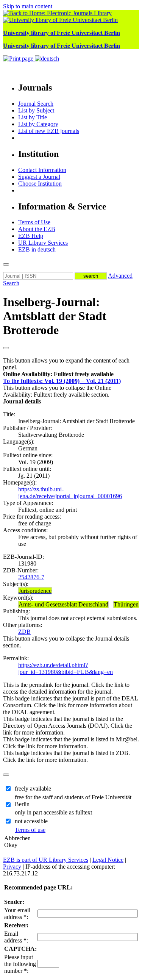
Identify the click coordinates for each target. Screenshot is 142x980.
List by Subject (36, 110)
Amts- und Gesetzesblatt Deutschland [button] (63, 604)
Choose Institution (40, 183)
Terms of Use (34, 222)
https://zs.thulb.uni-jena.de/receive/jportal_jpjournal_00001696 (70, 492)
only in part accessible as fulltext (53, 812)
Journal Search (35, 103)
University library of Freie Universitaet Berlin (61, 33)
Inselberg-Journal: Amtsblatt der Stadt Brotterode (54, 316)
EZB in (37, 249)
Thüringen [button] (126, 604)
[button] (58, 374)
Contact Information (42, 170)
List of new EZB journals (48, 131)
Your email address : (17, 913)
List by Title (32, 117)
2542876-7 (31, 577)
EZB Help (30, 236)
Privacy (12, 866)
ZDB (24, 631)
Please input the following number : (20, 964)
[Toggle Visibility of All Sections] (6, 348)
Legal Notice (107, 860)
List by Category (38, 124)
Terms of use (30, 830)
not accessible (31, 821)
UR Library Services (43, 242)
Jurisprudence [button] (35, 591)
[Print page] (19, 58)
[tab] (71, 374)
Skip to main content (27, 6)
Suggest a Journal (39, 176)
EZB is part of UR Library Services (45, 860)
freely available (33, 788)
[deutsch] (47, 58)
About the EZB (36, 229)
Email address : (16, 937)
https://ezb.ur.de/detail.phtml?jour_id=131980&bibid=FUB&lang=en (65, 668)
